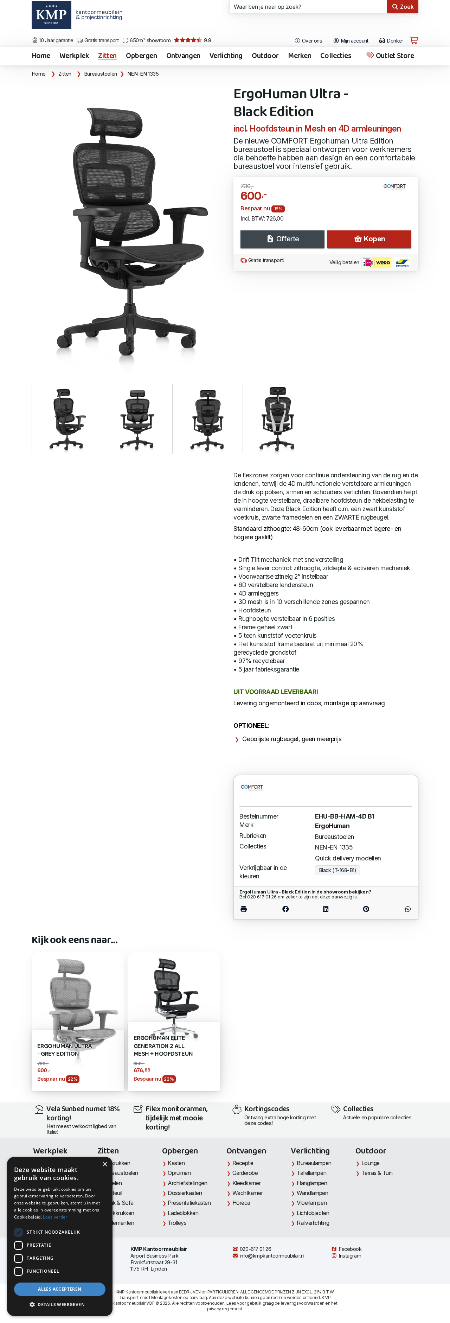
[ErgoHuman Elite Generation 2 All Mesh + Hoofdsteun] (174, 998)
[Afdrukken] (252, 909)
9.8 (207, 40)
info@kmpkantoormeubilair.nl (271, 1256)
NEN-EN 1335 (143, 74)
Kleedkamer (246, 1183)
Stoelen (112, 1183)
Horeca (241, 1202)
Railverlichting (313, 1222)
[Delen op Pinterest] (366, 909)
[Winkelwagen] (413, 40)
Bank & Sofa (118, 1202)
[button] (59, 1304)
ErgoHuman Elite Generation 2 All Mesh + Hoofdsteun (163, 1046)
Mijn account (353, 41)
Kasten (176, 1162)
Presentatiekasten (189, 1202)
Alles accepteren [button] (59, 1289)
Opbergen (141, 56)
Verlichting (226, 56)
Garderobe (245, 1172)
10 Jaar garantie (55, 40)
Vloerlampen (312, 1202)
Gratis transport (101, 40)
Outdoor (265, 56)
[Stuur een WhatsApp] (399, 909)
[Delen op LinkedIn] (326, 909)
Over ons (311, 41)
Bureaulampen (314, 1162)
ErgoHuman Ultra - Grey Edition (64, 1050)
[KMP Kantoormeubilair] (51, 17)
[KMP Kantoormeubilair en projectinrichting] (96, 17)
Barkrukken (116, 1162)
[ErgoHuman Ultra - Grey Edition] (78, 1021)
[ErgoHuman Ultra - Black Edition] (128, 227)
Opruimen (179, 1172)
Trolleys (177, 1222)
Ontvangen (183, 56)
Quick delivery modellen (348, 858)
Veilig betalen (344, 262)
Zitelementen (118, 1222)
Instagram (349, 1256)
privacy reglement (224, 1308)
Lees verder (55, 1217)
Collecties (335, 56)
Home (41, 56)
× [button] (104, 1164)
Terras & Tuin (377, 1172)
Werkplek (74, 56)
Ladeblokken (183, 1212)
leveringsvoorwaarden (302, 1303)
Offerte (287, 239)
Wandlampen (312, 1192)
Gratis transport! (265, 260)
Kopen (373, 239)
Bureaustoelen (100, 74)
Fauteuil (112, 1192)
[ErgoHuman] (397, 190)
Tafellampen (311, 1172)
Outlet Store (394, 56)
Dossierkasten (185, 1192)
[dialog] (59, 1236)
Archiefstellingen (187, 1183)
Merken (299, 56)
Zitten (107, 56)
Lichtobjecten (313, 1212)
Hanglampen (312, 1183)
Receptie (242, 1162)
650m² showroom (150, 40)
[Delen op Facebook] (286, 909)
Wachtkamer (247, 1192)
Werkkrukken (118, 1212)
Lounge (370, 1162)
